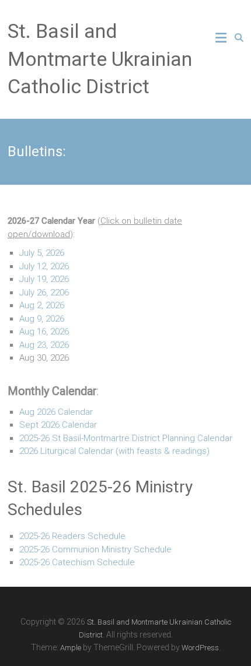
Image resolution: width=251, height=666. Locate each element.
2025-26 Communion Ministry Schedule (95, 549)
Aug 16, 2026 (44, 331)
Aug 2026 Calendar (56, 412)
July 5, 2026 (41, 253)
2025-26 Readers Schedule (72, 536)
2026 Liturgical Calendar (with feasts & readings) (114, 451)
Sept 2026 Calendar (58, 425)
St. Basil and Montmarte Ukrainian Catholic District (100, 58)
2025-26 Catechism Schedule (77, 562)
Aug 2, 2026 (41, 305)
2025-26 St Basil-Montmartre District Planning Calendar (125, 438)
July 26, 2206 (44, 292)
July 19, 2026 (44, 279)
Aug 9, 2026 (41, 318)
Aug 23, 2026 (44, 345)
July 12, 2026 (44, 266)
